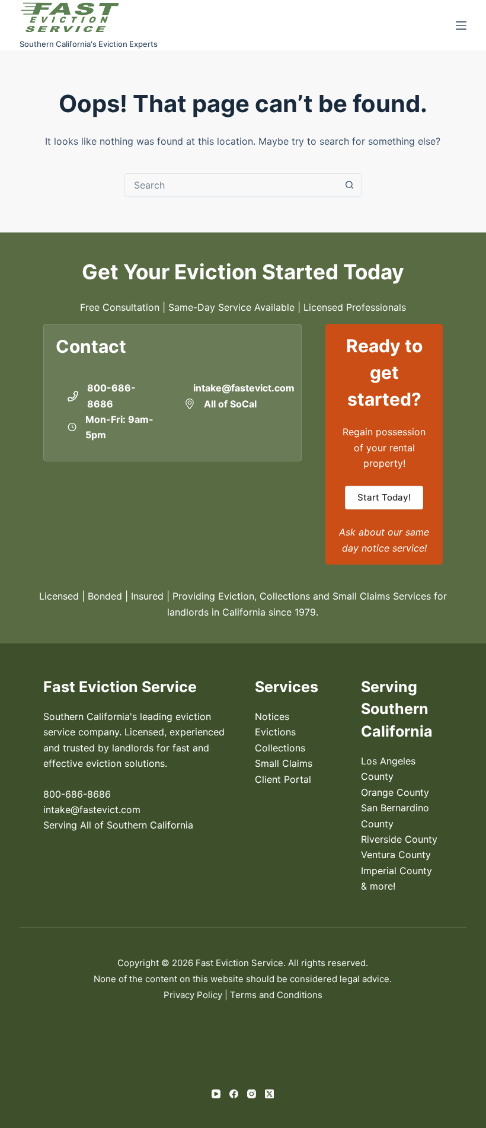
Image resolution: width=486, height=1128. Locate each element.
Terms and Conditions (276, 994)
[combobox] (231, 185)
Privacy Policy (193, 994)
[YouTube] (216, 1093)
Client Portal (283, 779)
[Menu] (461, 25)
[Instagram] (251, 1093)
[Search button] (349, 185)
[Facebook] (233, 1093)
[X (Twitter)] (269, 1093)
